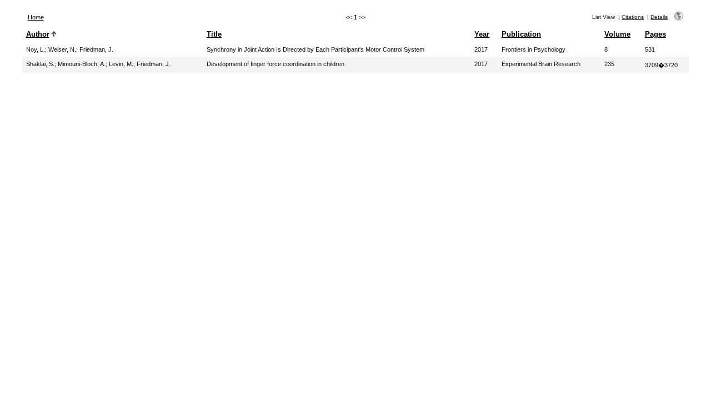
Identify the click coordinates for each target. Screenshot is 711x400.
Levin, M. (121, 64)
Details (659, 17)
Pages (655, 34)
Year (481, 34)
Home (36, 17)
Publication (521, 34)
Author (37, 34)
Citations (633, 17)
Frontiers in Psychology (533, 49)
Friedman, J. (96, 49)
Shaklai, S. (40, 64)
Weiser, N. (62, 49)
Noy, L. (35, 49)
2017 (481, 49)
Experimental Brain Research (541, 64)
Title (214, 34)
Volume (617, 34)
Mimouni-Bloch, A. (82, 64)
